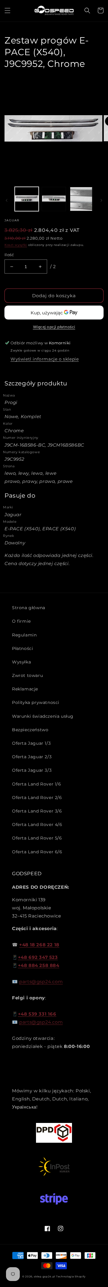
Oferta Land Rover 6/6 (37, 852)
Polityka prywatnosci (35, 702)
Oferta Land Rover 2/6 (37, 797)
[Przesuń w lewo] (6, 200)
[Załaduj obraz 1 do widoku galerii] (27, 199)
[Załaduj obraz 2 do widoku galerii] (54, 199)
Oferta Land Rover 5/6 (37, 838)
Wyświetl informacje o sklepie (44, 359)
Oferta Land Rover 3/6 (37, 811)
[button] (7, 10)
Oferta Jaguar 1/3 (31, 743)
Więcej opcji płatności (54, 327)
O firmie (21, 621)
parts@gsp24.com (41, 981)
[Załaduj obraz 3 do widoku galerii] (81, 199)
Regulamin (24, 635)
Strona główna (28, 607)
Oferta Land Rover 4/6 (37, 824)
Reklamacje (25, 689)
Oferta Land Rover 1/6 (36, 784)
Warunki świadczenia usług (43, 716)
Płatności (22, 648)
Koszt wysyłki (15, 245)
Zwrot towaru (27, 675)
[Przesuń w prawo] (101, 200)
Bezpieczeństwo (30, 729)
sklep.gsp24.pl (45, 1276)
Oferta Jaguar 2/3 (32, 756)
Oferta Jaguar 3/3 (32, 770)
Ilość (9, 254)
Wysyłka (21, 662)
